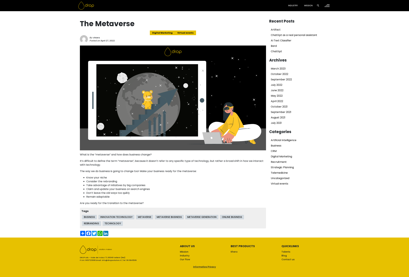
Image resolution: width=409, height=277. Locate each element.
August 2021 (278, 117)
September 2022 (281, 79)
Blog (284, 255)
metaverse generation (201, 217)
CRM (274, 151)
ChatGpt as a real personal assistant (294, 35)
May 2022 (277, 96)
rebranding (91, 223)
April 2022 (277, 101)
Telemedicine (279, 173)
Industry (293, 5)
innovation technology (116, 217)
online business (232, 217)
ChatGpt (276, 51)
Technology (112, 223)
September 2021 (281, 112)
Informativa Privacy (204, 266)
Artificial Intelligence (283, 140)
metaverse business (169, 217)
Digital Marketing (162, 32)
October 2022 (279, 74)
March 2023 (278, 68)
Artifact (276, 29)
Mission (308, 5)
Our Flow (185, 259)
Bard (274, 46)
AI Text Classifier (281, 40)
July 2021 (276, 123)
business (89, 217)
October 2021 (279, 106)
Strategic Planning (282, 167)
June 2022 (277, 90)
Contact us (288, 259)
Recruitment (279, 162)
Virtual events (185, 32)
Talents (286, 251)
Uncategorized (280, 178)
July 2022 (276, 85)
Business (276, 145)
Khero (234, 251)
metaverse (144, 217)
